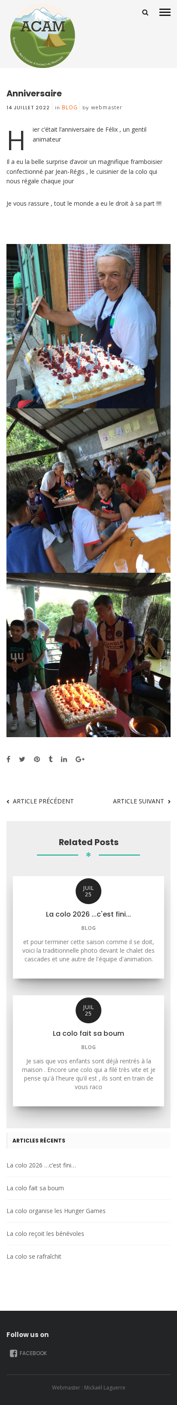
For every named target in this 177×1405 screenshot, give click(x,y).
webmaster (107, 107)
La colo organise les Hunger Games (56, 1211)
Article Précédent (43, 801)
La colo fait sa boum (35, 1188)
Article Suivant (138, 801)
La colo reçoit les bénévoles (45, 1233)
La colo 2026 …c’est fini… (41, 1165)
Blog (70, 107)
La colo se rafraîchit (33, 1256)
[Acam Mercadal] (40, 35)
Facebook (32, 1353)
